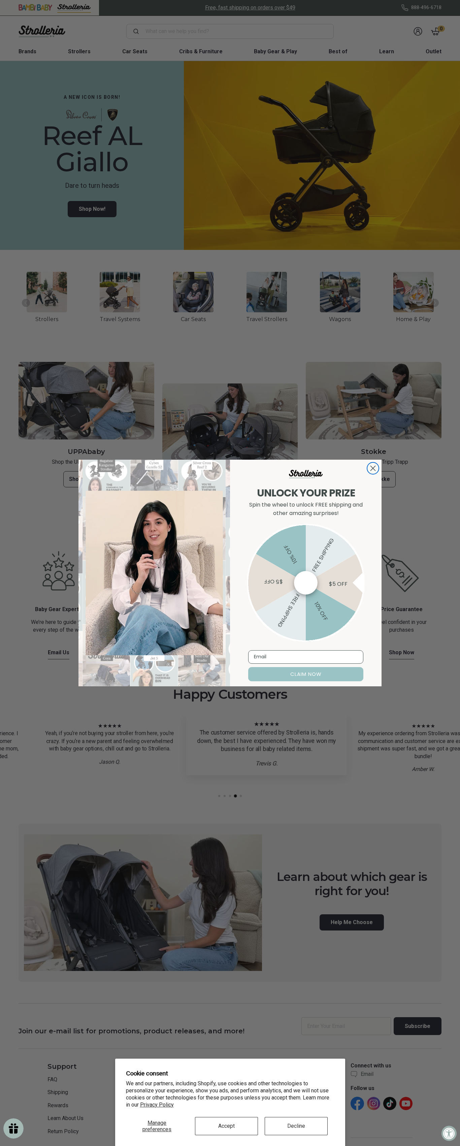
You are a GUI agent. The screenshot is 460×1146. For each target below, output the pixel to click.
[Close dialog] (373, 468)
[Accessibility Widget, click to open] (449, 1133)
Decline (296, 1126)
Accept (226, 1126)
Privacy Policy (157, 1104)
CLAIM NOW (306, 674)
